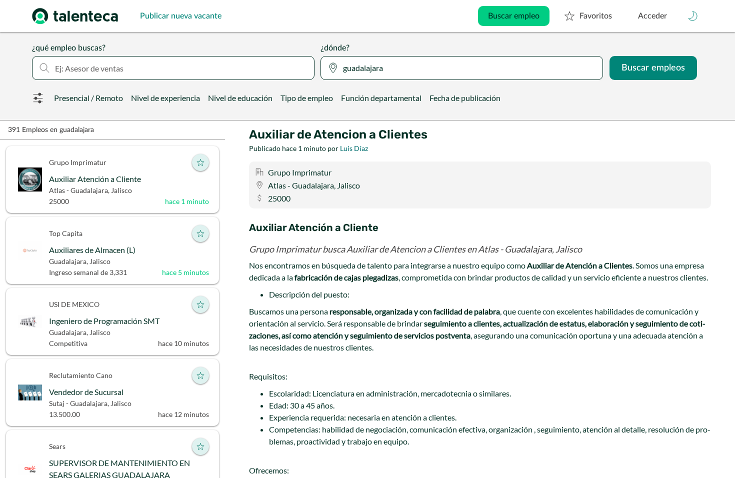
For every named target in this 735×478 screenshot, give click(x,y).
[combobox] (173, 68)
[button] (693, 16)
